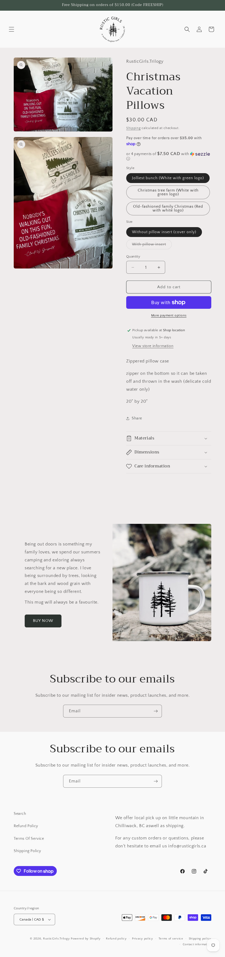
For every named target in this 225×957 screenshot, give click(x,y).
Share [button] (137, 418)
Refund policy (116, 938)
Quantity (133, 256)
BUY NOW (43, 620)
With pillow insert (152, 245)
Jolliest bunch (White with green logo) (168, 178)
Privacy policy (142, 938)
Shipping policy (200, 938)
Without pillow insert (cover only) (164, 232)
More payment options (169, 315)
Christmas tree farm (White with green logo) (168, 192)
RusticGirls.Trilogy (56, 938)
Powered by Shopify (86, 938)
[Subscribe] (156, 711)
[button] (11, 29)
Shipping (133, 128)
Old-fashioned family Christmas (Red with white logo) (168, 208)
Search (20, 814)
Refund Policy (26, 826)
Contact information (197, 944)
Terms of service (171, 938)
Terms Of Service (29, 838)
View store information (152, 346)
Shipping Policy (27, 851)
